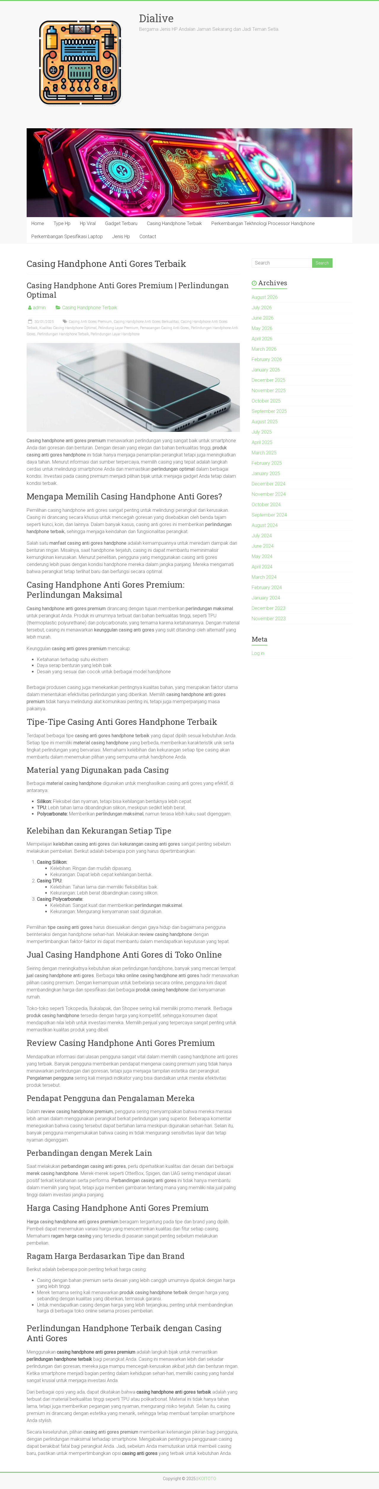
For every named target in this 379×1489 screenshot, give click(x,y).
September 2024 (269, 515)
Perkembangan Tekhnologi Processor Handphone (263, 223)
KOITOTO (207, 1478)
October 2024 (266, 504)
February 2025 (267, 463)
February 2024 (267, 587)
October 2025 (266, 401)
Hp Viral (88, 223)
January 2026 (266, 370)
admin (39, 307)
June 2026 (263, 318)
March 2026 (264, 349)
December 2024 (268, 484)
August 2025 (265, 421)
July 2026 (262, 307)
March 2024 (264, 577)
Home (37, 223)
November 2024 (269, 494)
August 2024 (265, 525)
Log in (258, 653)
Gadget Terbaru (121, 223)
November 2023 (269, 618)
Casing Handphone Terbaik (174, 223)
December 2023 (268, 608)
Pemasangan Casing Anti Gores (164, 328)
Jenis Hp (121, 236)
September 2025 (269, 411)
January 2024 (266, 598)
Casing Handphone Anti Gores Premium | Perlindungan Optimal (128, 290)
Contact (147, 236)
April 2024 (262, 567)
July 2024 (262, 535)
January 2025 (266, 473)
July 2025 (262, 432)
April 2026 (262, 339)
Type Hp (62, 223)
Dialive (156, 18)
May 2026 (262, 328)
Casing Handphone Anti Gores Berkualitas (146, 322)
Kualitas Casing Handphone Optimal (68, 328)
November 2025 (269, 390)
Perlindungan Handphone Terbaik (63, 334)
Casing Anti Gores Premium (90, 322)
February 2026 (267, 359)
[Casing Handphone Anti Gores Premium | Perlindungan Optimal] (133, 346)
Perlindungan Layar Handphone (115, 334)
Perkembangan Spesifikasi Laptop (67, 236)
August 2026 (265, 297)
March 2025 (264, 453)
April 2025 (262, 442)
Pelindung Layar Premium (118, 328)
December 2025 (268, 380)
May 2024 (262, 556)
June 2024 (263, 546)
